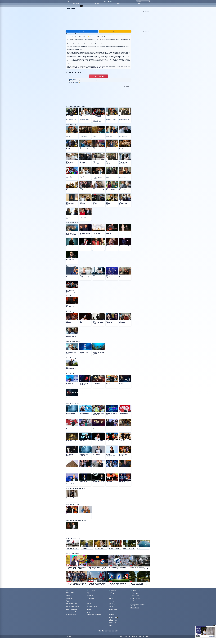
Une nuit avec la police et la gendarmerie (98, 414)
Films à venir (111, 603)
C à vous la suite (96, 383)
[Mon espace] (69, 1)
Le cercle (121, 383)
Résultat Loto (111, 614)
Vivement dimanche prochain (70, 427)
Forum (110, 595)
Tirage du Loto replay (70, 592)
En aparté (108, 383)
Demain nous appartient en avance (72, 606)
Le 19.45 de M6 (69, 383)
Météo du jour (111, 611)
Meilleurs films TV (112, 604)
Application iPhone (135, 592)
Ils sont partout (69, 162)
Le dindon (108, 148)
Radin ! (94, 162)
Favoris (115, 31)
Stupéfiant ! (68, 468)
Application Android (135, 593)
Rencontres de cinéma (98, 440)
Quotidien (89, 604)
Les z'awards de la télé (71, 440)
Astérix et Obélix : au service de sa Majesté (98, 177)
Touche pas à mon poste (92, 606)
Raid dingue (82, 162)
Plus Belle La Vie (90, 595)
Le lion (94, 148)
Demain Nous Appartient (91, 596)
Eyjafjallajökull (83, 115)
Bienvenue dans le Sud (71, 368)
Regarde (108, 115)
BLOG (140, 636)
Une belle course (70, 148)
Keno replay (68, 595)
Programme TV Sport (113, 622)
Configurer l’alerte (134, 607)
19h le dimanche (96, 454)
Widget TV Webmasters (136, 600)
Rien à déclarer (122, 176)
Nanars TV (111, 606)
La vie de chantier (83, 216)
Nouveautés (111, 623)
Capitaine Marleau (90, 600)
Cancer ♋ (87, 36)
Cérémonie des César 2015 (71, 498)
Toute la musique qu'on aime (124, 427)
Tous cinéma (82, 440)
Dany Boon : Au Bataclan (71, 259)
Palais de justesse (70, 176)
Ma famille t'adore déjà (71, 336)
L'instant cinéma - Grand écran (98, 482)
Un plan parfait (69, 115)
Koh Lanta (89, 601)
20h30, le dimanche (123, 468)
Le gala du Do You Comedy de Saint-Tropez (71, 234)
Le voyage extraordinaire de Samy (98, 353)
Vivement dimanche (123, 413)
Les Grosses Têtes (110, 481)
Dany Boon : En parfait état (84, 246)
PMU (110, 615)
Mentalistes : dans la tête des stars (85, 468)
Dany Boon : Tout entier (124, 245)
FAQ (143, 636)
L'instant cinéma (83, 481)
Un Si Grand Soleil (90, 598)
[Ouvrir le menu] (67, 1)
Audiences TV (111, 593)
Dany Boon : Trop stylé (124, 232)
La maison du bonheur (124, 189)
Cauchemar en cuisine (91, 611)
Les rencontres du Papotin (97, 277)
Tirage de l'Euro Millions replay (71, 609)
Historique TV (111, 601)
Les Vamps (95, 245)
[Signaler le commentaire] (79, 82)
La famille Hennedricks (98, 135)
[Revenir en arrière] (73, 1)
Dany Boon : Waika (70, 245)
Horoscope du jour (112, 612)
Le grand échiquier (70, 306)
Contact (110, 625)
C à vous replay (69, 596)
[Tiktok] (113, 631)
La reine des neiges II (71, 352)
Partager (82, 31)
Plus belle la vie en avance (71, 601)
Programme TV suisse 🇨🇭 (113, 619)
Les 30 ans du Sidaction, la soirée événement (85, 277)
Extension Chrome (135, 595)
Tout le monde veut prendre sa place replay (74, 615)
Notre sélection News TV (74, 553)
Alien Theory (89, 612)
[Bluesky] (106, 631)
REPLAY (118, 3)
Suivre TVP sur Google (136, 598)
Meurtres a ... (89, 609)
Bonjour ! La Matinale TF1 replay (71, 603)
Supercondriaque (123, 162)
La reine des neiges (84, 352)
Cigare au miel (109, 322)
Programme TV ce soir (73, 538)
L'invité (68, 481)
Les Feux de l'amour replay (71, 614)
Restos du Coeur (96, 233)
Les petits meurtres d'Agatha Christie (94, 614)
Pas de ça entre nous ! (111, 468)
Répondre (76, 82)
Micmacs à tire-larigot (71, 189)
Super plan (68, 276)
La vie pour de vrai (77, 67)
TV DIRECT (97, 3)
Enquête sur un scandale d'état (98, 323)
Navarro (68, 217)
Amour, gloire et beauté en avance (72, 612)
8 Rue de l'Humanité (103, 66)
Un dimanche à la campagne (123, 277)
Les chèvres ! (83, 135)
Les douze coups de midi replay (72, 593)
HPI (88, 593)
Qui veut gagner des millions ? (110, 277)
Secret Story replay (69, 598)
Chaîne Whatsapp (135, 596)
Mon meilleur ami (70, 203)
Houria (81, 322)
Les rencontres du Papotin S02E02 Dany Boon (97, 116)
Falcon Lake (68, 322)
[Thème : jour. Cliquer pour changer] (71, 1)
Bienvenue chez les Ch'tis (97, 67)
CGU (121, 636)
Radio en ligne (111, 600)
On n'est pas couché (110, 427)
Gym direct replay (69, 600)
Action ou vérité (83, 427)
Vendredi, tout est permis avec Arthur (111, 414)
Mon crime (121, 135)
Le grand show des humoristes (84, 384)
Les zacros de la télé (70, 530)
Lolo (120, 115)
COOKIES (125, 636)
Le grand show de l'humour (70, 455)
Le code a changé (83, 189)
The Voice (89, 603)
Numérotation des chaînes (114, 596)
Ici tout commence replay (70, 604)
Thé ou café (122, 440)
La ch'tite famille (123, 66)
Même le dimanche (84, 513)
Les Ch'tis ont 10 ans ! (97, 468)
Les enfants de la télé (84, 413)
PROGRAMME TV (76, 3)
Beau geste (68, 397)
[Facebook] (99, 631)
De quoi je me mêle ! (110, 440)
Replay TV (111, 598)
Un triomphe (122, 322)
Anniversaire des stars (113, 609)
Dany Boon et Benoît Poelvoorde (84, 455)
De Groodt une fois (70, 413)
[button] (116, 631)
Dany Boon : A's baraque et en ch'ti (111, 246)
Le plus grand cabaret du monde (71, 514)
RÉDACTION (134, 636)
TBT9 (88, 592)
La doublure (82, 203)
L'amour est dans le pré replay (71, 611)
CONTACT (148, 636)
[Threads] (109, 631)
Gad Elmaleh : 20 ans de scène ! (85, 234)
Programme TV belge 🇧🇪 (113, 617)
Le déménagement (123, 203)
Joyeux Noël (95, 203)
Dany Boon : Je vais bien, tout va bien (111, 233)
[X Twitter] (103, 631)
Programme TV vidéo (113, 620)
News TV (110, 592)
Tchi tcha (108, 454)
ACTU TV (140, 3)
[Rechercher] (149, 1)
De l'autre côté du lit (110, 189)
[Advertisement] (108, 20)
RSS (129, 636)
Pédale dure (108, 203)
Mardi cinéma (96, 427)
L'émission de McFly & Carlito (124, 482)
